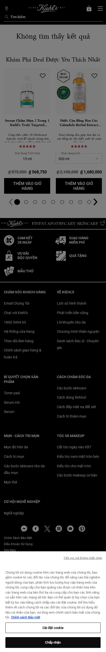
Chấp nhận (53, 642)
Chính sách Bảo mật (25, 617)
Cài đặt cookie (53, 628)
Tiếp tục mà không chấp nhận (83, 558)
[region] (53, 601)
